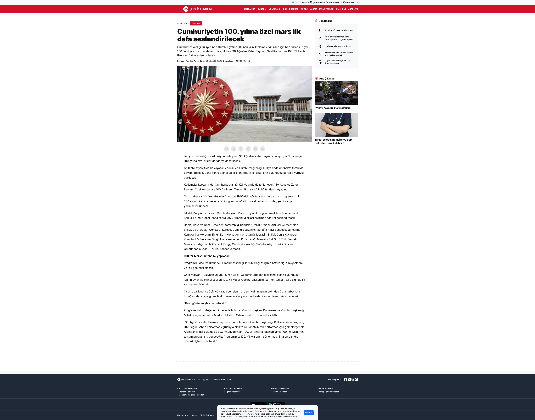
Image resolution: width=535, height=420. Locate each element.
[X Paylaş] (233, 149)
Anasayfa (182, 23)
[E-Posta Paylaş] (262, 149)
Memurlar (274, 9)
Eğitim (304, 9)
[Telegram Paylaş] (248, 149)
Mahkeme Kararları (347, 9)
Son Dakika (249, 9)
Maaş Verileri (326, 9)
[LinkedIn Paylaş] (241, 149)
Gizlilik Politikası (207, 415)
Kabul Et (309, 412)
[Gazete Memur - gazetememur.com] (197, 8)
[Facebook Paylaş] (226, 149)
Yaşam (313, 9)
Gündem (261, 9)
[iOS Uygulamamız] (259, 404)
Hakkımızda (182, 415)
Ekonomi (293, 9)
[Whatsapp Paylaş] (255, 149)
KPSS (284, 9)
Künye (194, 415)
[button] (178, 9)
